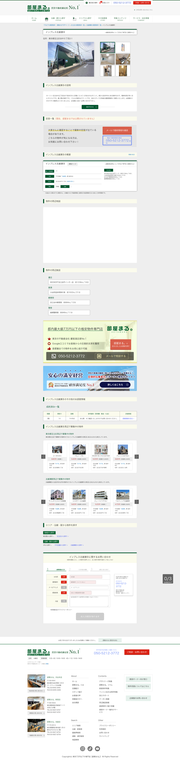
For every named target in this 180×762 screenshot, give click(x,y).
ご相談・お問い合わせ (142, 2)
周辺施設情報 (104, 702)
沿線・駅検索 (77, 729)
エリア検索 (76, 725)
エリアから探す (85, 19)
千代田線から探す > (61, 545)
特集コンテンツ (120, 19)
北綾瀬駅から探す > (77, 545)
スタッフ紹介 (77, 692)
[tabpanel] (71, 59)
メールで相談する (116, 356)
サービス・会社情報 (141, 19)
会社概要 (75, 702)
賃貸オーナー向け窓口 (138, 679)
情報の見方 (132, 154)
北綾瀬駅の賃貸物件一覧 (93, 25)
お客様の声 (76, 695)
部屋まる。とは (78, 685)
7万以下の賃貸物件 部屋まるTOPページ (56, 25)
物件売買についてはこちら (138, 686)
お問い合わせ (104, 732)
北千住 (57, 463)
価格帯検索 (76, 732)
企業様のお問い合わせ (138, 698)
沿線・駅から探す (58, 19)
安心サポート (104, 695)
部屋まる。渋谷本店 (54, 677)
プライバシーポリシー (65, 609)
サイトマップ (104, 736)
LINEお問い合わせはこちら (144, 10)
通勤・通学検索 (78, 736)
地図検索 (75, 740)
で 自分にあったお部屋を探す (120, 344)
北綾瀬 (64, 176)
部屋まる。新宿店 (53, 699)
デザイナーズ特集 (105, 681)
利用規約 (53, 609)
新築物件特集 (104, 688)
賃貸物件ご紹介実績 (106, 706)
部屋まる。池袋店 (53, 722)
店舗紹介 (75, 688)
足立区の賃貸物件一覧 (78, 25)
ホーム (34, 19)
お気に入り (105, 2)
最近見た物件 (93, 2)
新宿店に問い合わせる (36, 713)
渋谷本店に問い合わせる (36, 690)
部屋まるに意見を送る (110, 640)
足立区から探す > (62, 536)
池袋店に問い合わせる (36, 735)
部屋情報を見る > (128, 418)
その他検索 (102, 19)
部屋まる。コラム (105, 685)
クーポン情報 (104, 699)
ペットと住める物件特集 (108, 692)
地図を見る (70, 181)
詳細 (47, 663)
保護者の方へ (77, 699)
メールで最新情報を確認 (117, 130)
